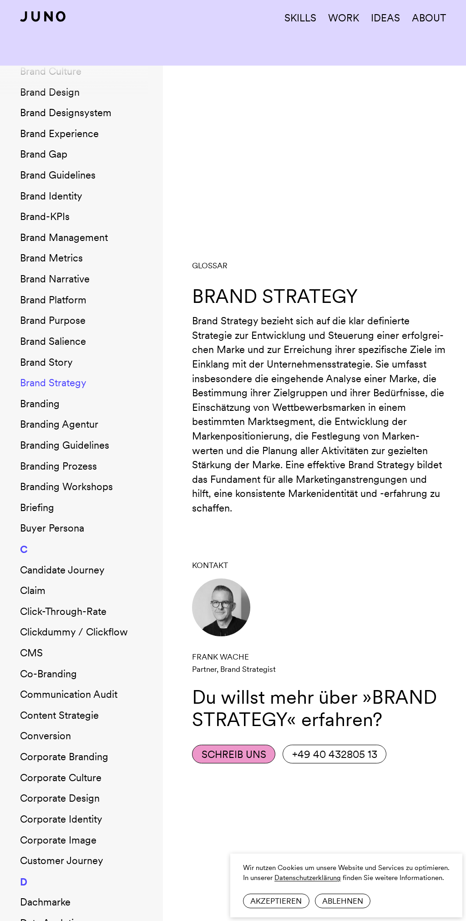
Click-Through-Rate (63, 611)
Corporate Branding (64, 756)
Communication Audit (68, 694)
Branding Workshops (66, 486)
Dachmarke (45, 902)
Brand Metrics (51, 258)
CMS (31, 653)
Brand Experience (59, 133)
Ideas (385, 18)
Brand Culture (50, 71)
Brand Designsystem (65, 112)
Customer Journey (61, 860)
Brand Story (46, 362)
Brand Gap (43, 154)
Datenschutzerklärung (307, 877)
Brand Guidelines (58, 175)
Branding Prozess (58, 466)
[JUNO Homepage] (43, 16)
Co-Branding (48, 674)
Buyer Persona (52, 528)
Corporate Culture (60, 777)
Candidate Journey (62, 570)
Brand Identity (51, 196)
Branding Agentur (59, 424)
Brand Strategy (53, 383)
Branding (40, 403)
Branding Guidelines (64, 445)
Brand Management (64, 237)
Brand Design (50, 92)
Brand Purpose (53, 320)
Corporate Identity (61, 819)
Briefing (37, 507)
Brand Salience (53, 341)
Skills (300, 18)
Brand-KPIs (45, 216)
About (429, 18)
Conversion (45, 736)
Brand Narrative (55, 279)
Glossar (210, 265)
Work (343, 18)
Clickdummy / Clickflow (74, 632)
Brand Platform (53, 300)
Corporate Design (60, 798)
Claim (33, 590)
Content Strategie (59, 715)
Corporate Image (58, 840)
